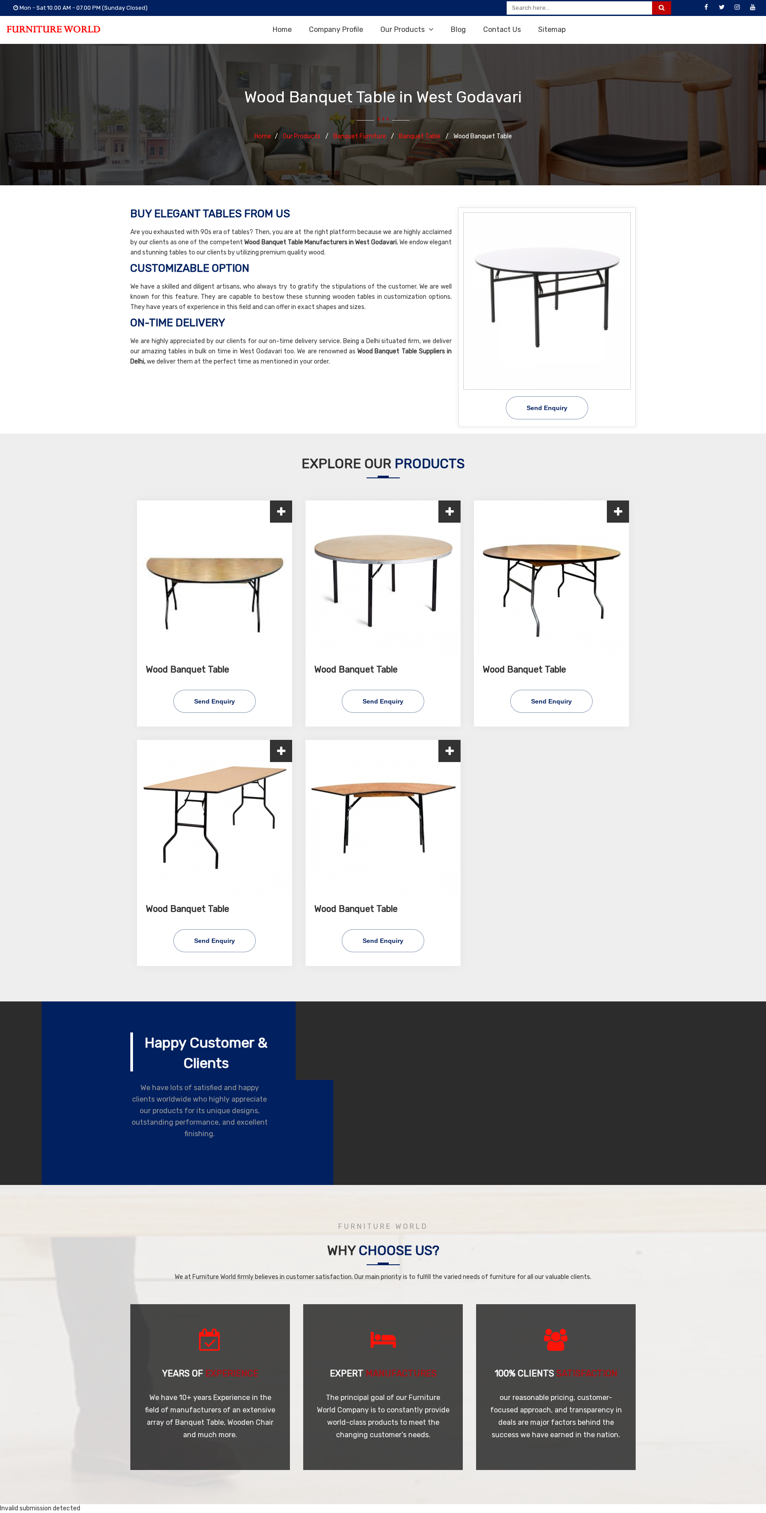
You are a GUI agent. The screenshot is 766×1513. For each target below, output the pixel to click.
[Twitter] (721, 7)
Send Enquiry (547, 407)
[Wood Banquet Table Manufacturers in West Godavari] (547, 301)
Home (282, 29)
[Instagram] (737, 7)
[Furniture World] (53, 29)
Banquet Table (420, 136)
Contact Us (502, 29)
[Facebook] (706, 7)
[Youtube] (752, 7)
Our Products (403, 29)
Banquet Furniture (360, 136)
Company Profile (336, 29)
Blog (458, 29)
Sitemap (552, 29)
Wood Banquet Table (187, 669)
